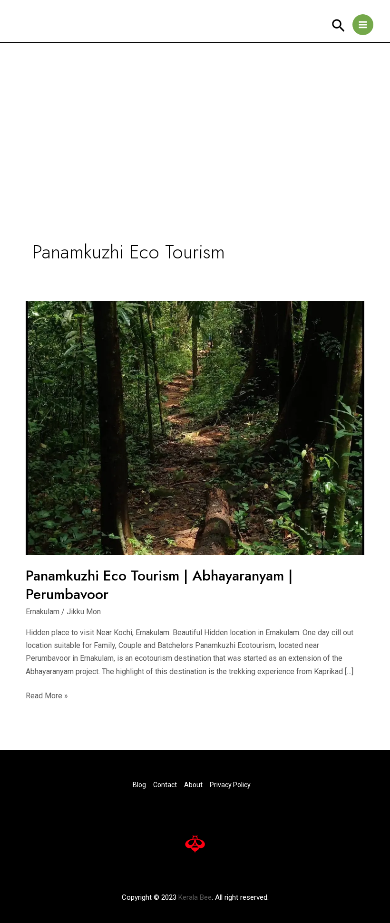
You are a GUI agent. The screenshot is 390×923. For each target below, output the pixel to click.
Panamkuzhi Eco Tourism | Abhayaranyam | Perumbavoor (159, 584)
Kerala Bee (195, 897)
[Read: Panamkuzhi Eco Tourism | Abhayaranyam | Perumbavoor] (195, 427)
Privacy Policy (230, 785)
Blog (139, 785)
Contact (165, 785)
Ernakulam (42, 611)
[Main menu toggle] (362, 24)
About (193, 785)
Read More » (47, 694)
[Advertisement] (195, 114)
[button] (338, 26)
